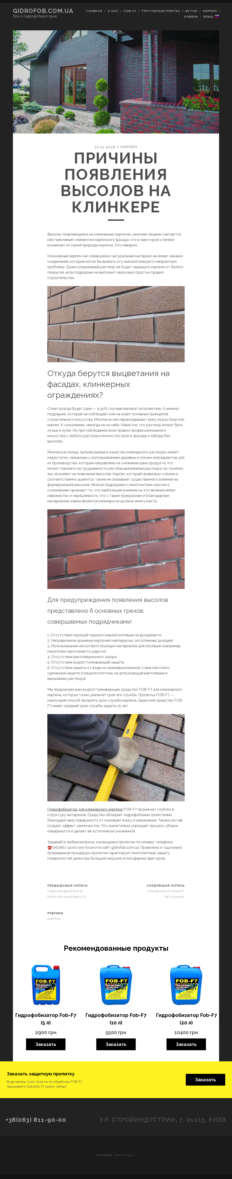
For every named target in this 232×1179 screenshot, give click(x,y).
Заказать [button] (205, 1079)
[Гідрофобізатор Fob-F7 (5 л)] (46, 985)
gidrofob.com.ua (43, 10)
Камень (191, 16)
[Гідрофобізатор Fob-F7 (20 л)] (186, 985)
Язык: (209, 16)
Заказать (45, 1044)
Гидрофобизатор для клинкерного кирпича (84, 809)
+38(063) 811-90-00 (36, 1119)
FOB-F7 (130, 11)
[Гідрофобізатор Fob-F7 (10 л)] (116, 985)
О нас (113, 11)
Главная (94, 11)
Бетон (191, 11)
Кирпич (210, 11)
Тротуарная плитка (160, 11)
